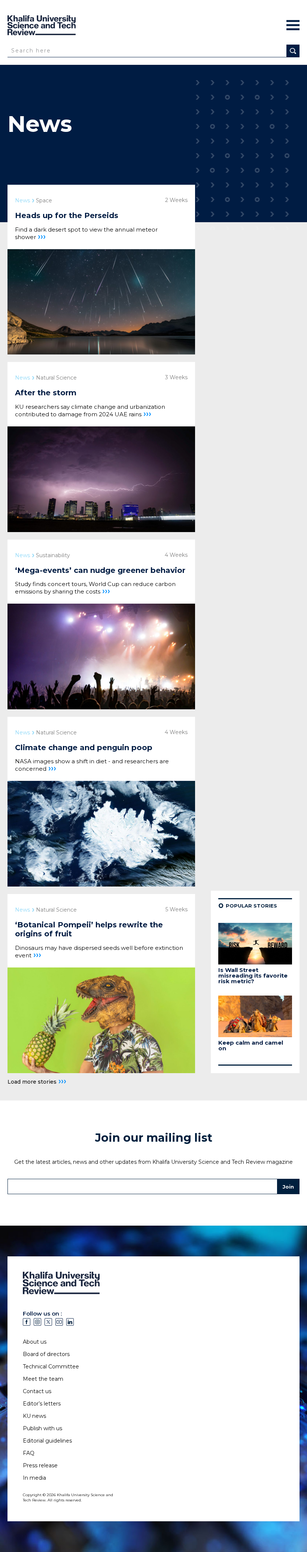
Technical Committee (51, 1366)
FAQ (28, 1453)
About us (34, 1341)
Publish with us (42, 1428)
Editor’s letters (42, 1403)
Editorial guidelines (47, 1440)
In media (34, 1477)
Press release (40, 1465)
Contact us (37, 1391)
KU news (34, 1416)
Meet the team (43, 1379)
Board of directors (46, 1354)
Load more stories (36, 1081)
